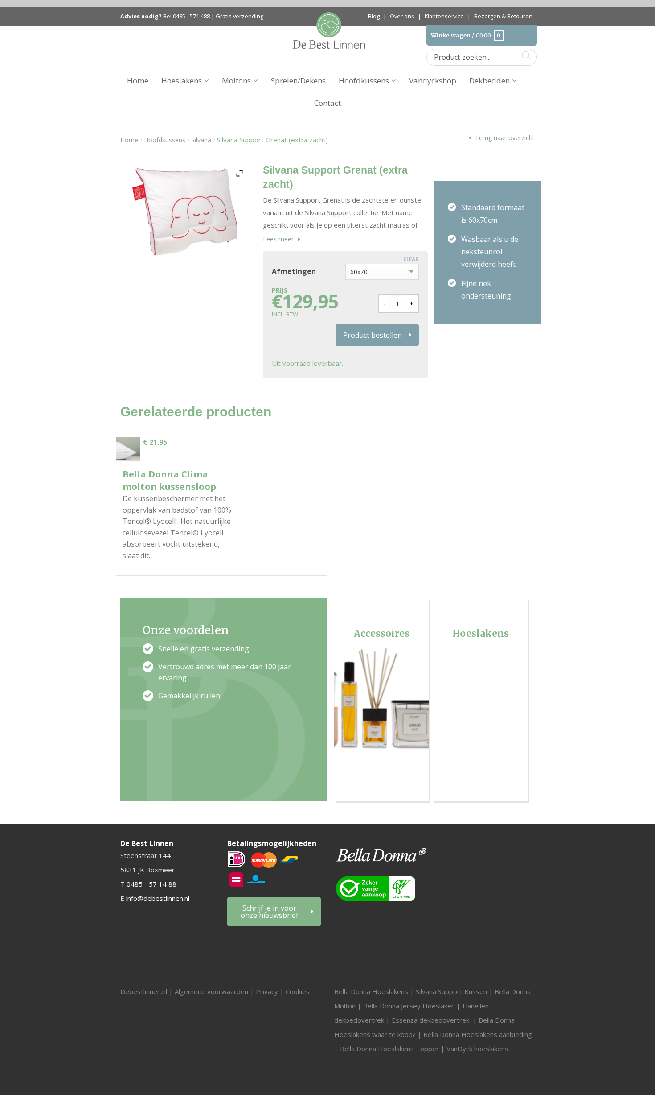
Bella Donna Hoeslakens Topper (389, 1048)
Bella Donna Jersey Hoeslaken (409, 1005)
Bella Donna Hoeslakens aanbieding (477, 1034)
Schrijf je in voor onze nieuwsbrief (270, 911)
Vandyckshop (432, 80)
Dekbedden (489, 80)
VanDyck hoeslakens (477, 1048)
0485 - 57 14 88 (151, 883)
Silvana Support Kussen (451, 991)
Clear (411, 259)
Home (137, 80)
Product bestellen (372, 335)
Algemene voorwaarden (212, 991)
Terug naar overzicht (505, 137)
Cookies (298, 991)
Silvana (201, 140)
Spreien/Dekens (298, 80)
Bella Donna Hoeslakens (371, 991)
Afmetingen (294, 271)
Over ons (402, 16)
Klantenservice (444, 16)
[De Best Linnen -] (329, 29)
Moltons (236, 80)
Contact (327, 103)
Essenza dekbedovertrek (431, 1020)
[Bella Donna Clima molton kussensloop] (128, 449)
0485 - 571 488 (191, 16)
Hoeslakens (181, 80)
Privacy (267, 991)
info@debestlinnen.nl (157, 898)
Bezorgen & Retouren (503, 16)
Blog (374, 16)
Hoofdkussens (364, 80)
